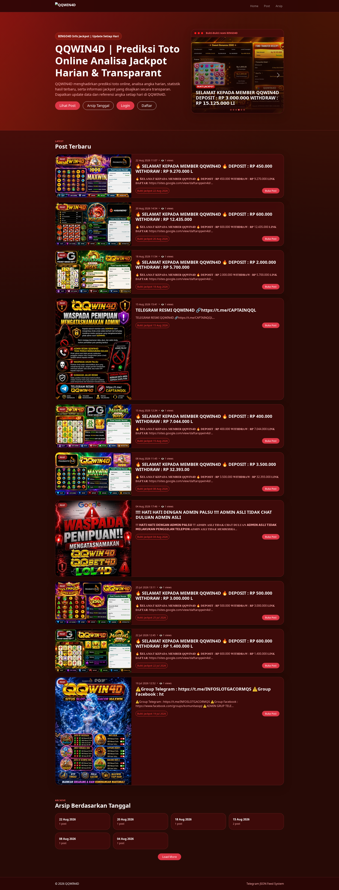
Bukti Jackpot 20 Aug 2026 (152, 238)
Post (267, 6)
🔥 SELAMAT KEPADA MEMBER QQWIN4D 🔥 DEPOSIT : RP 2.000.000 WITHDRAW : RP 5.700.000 (206, 264)
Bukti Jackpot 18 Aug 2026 (152, 286)
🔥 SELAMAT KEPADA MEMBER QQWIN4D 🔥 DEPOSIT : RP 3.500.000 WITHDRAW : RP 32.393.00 (206, 466)
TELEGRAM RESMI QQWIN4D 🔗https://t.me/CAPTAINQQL (196, 310)
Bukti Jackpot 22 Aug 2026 (152, 190)
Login (125, 105)
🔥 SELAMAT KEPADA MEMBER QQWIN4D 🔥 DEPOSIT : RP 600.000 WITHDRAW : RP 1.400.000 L (204, 643)
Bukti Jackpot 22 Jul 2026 (151, 665)
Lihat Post (68, 105)
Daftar (147, 105)
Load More (169, 857)
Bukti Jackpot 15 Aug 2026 (152, 325)
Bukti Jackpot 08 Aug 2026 (152, 488)
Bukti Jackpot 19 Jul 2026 (151, 713)
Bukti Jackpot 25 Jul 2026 (151, 617)
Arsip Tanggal (98, 105)
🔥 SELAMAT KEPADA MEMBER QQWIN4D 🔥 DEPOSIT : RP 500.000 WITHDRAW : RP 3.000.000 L (204, 595)
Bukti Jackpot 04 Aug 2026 (152, 536)
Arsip (279, 6)
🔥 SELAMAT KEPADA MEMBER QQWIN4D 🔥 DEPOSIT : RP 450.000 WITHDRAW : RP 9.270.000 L (204, 168)
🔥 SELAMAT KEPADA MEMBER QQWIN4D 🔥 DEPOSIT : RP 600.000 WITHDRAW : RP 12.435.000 (204, 216)
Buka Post (270, 190)
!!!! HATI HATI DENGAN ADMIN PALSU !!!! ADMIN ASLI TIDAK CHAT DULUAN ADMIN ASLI (204, 514)
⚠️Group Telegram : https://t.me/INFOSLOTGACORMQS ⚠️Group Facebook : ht (203, 691)
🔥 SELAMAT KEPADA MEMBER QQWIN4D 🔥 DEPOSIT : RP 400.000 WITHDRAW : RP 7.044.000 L (204, 418)
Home (254, 6)
